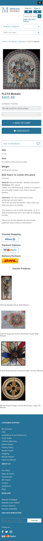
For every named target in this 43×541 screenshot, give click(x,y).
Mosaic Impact (8, 457)
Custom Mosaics (8, 506)
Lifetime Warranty (9, 441)
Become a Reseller (9, 509)
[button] (39, 2)
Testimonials (7, 477)
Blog (4, 489)
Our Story (6, 470)
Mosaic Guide (7, 450)
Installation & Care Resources (14, 435)
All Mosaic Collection (17, 41)
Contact (5, 483)
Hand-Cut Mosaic (9, 460)
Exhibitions (6, 486)
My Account (7, 429)
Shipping (5, 453)
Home (4, 41)
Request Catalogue (9, 499)
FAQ (3, 432)
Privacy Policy (7, 447)
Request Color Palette (11, 502)
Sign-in (37, 8)
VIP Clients (6, 480)
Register (28, 8)
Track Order (7, 438)
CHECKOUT (23, 130)
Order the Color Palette (29, 20)
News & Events (8, 474)
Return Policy (7, 444)
